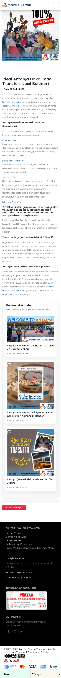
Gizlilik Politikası (14, 540)
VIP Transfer (9, 177)
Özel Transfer (9, 140)
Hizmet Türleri (13, 533)
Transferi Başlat (14, 507)
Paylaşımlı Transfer (13, 160)
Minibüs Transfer (11, 202)
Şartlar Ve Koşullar (16, 536)
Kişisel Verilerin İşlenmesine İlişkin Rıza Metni (30, 548)
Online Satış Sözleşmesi (19, 544)
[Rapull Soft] (11, 660)
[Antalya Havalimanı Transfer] (17, 5)
